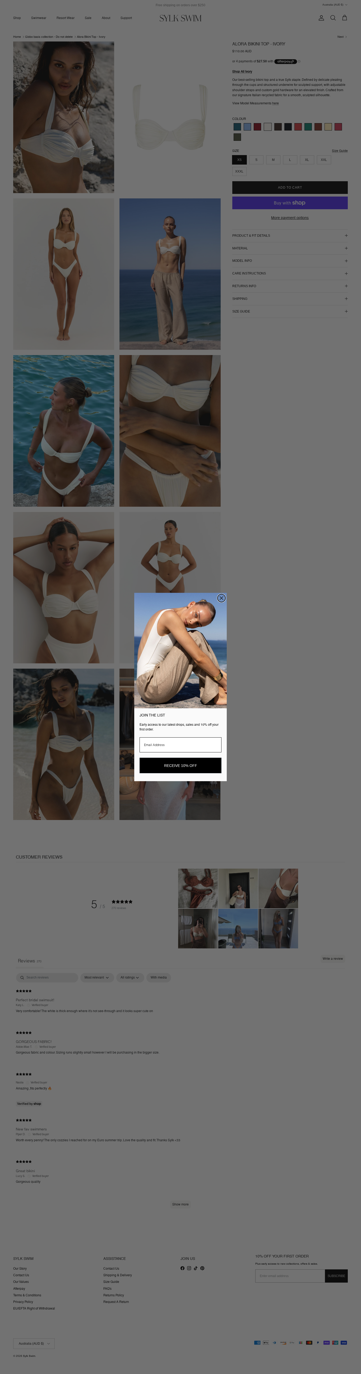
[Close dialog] (221, 598)
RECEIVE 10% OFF (180, 765)
